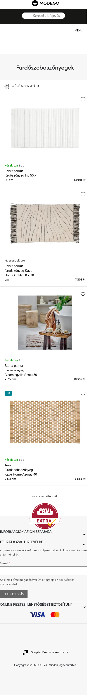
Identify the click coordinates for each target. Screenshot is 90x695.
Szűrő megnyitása (25, 86)
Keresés (25, 22)
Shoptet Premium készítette (49, 652)
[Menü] (70, 30)
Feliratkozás (13, 594)
